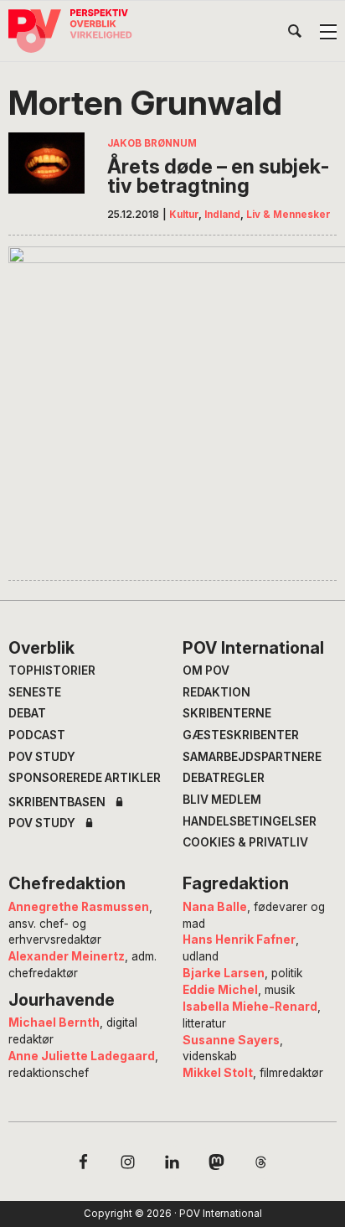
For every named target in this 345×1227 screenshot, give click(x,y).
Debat (27, 713)
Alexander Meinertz (66, 956)
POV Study (41, 757)
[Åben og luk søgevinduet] (294, 34)
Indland (222, 214)
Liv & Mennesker (288, 214)
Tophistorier (51, 670)
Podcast (36, 735)
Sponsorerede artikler (84, 777)
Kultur (183, 214)
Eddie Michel (220, 990)
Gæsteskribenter (241, 735)
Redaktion (216, 692)
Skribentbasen (57, 803)
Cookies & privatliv (245, 842)
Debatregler (224, 777)
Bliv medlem (222, 799)
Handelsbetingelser (250, 821)
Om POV (206, 670)
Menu (328, 31)
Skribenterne (227, 713)
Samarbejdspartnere (252, 757)
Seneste (34, 692)
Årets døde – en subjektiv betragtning (218, 176)
